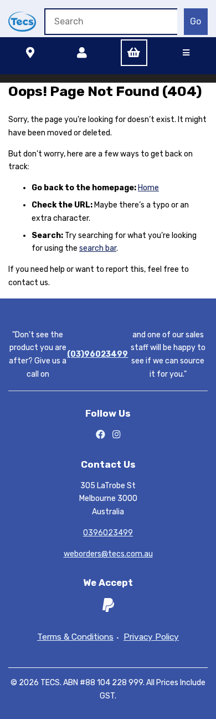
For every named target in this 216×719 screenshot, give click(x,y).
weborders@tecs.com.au (108, 554)
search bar (97, 248)
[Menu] (186, 52)
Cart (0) (134, 52)
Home (148, 188)
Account (82, 52)
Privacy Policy (151, 637)
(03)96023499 (97, 354)
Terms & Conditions (75, 637)
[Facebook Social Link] (100, 435)
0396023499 (108, 533)
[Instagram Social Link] (116, 435)
